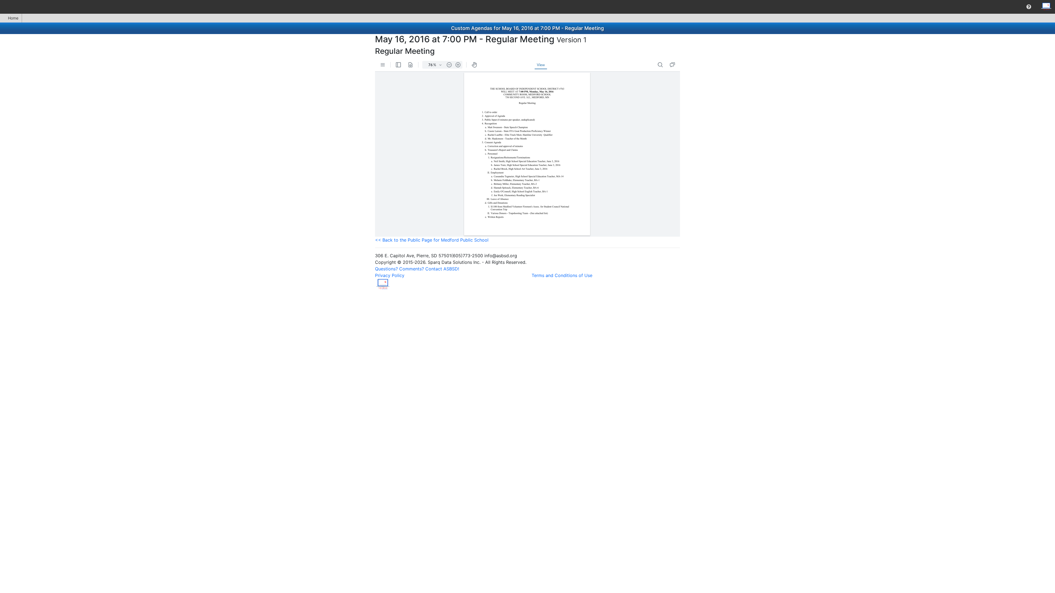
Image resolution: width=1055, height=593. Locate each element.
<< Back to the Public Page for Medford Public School (431, 240)
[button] (1028, 7)
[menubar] (527, 7)
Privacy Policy (389, 275)
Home (13, 18)
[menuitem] (1029, 7)
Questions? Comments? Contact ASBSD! (417, 269)
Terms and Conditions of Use (562, 275)
